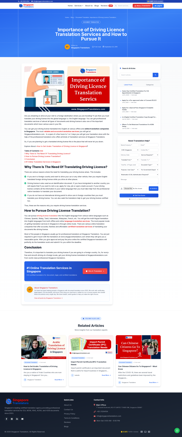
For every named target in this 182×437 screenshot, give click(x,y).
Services (78, 6)
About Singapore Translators (46, 288)
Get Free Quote (140, 195)
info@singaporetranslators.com (109, 416)
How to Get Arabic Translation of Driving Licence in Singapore (62, 146)
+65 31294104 (102, 411)
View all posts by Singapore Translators (47, 298)
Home (70, 6)
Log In (159, 6)
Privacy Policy (69, 414)
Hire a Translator (143, 6)
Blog (72, 17)
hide (41, 151)
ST (67, 47)
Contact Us (68, 410)
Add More (154, 188)
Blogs (97, 6)
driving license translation (47, 216)
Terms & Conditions (71, 418)
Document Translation (82, 17)
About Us (89, 6)
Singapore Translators (80, 48)
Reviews (106, 6)
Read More (58, 379)
